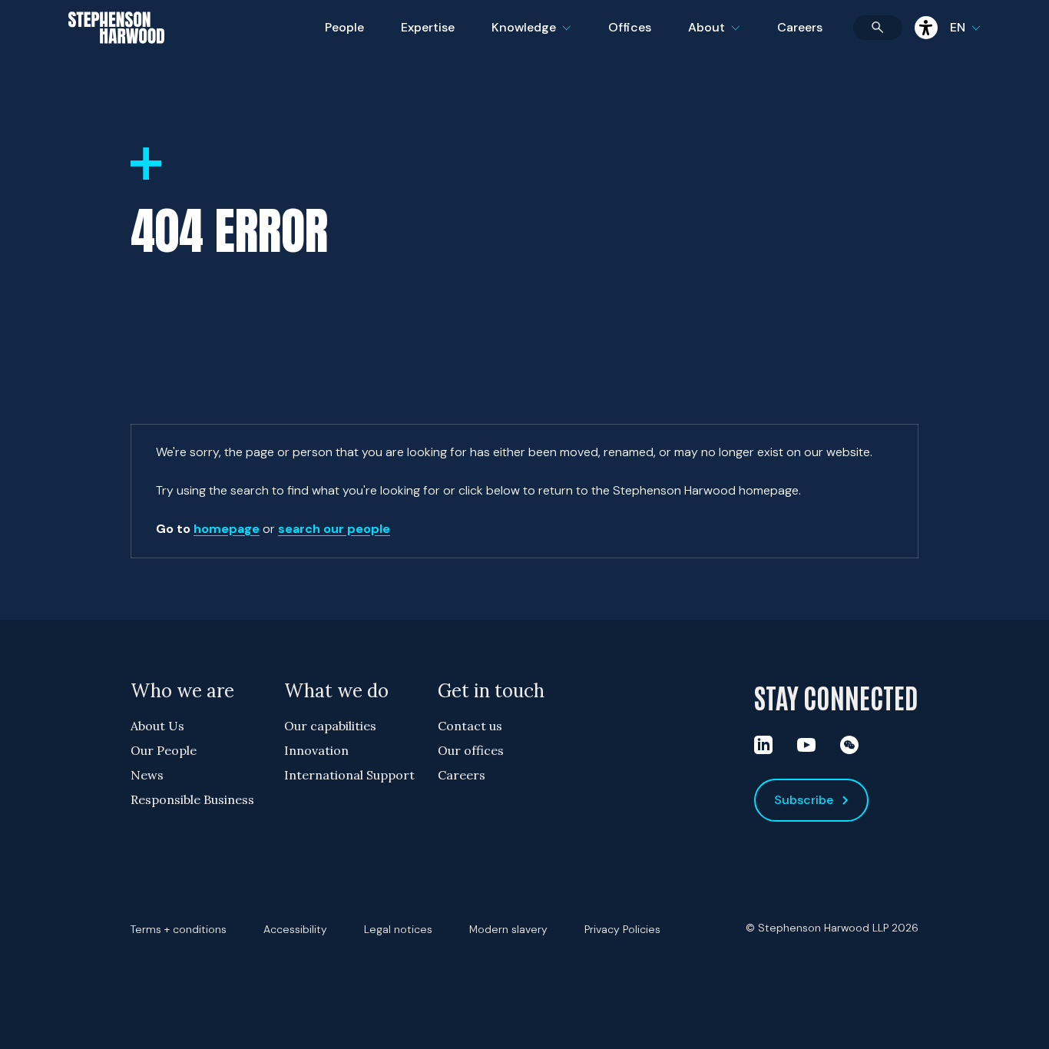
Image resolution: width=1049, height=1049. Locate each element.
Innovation (316, 750)
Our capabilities (330, 725)
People (344, 27)
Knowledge (529, 37)
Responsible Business (192, 799)
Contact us (470, 725)
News (147, 775)
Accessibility (295, 929)
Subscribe (803, 800)
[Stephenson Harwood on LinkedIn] (763, 745)
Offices (629, 27)
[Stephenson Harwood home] (116, 54)
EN (957, 27)
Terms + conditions (179, 929)
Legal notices (398, 929)
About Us (157, 725)
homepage (227, 529)
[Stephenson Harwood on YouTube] (806, 745)
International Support (349, 775)
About (723, 37)
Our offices (471, 750)
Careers (799, 27)
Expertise (428, 27)
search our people (334, 529)
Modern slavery (508, 929)
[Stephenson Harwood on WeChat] (849, 745)
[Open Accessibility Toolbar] (926, 27)
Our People (164, 750)
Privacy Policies (622, 929)
